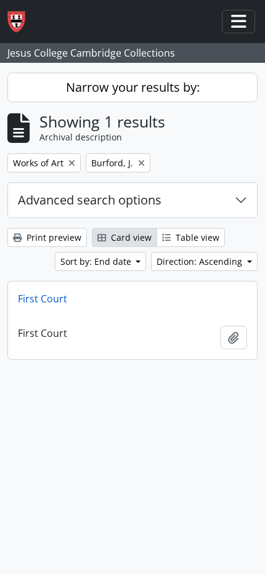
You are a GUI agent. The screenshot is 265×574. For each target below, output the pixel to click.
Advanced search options (89, 200)
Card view (130, 237)
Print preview (52, 237)
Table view (196, 237)
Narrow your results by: (133, 87)
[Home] (21, 22)
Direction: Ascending (201, 261)
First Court (42, 298)
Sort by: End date (97, 261)
